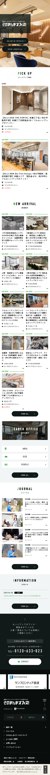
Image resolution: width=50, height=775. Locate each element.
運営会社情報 (7, 761)
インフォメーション (13, 747)
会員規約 (20, 761)
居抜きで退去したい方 (10, 758)
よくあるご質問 (11, 739)
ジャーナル (10, 731)
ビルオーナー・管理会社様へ (27, 758)
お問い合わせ (11, 743)
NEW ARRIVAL (15, 49)
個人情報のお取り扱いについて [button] (27, 771)
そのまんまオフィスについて (16, 735)
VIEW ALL (25, 414)
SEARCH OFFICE (15, 41)
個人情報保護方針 (30, 761)
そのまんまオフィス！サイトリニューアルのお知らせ (22, 595)
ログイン (31, 717)
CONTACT (25, 661)
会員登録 (10, 717)
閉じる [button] (45, 769)
